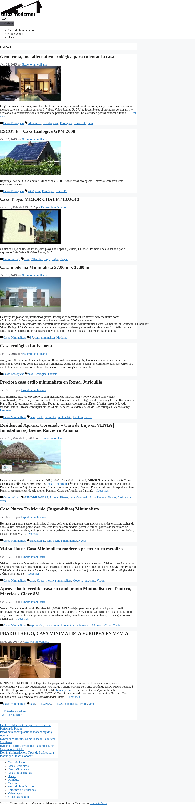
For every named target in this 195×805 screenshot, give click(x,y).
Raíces (112, 497)
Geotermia (80, 123)
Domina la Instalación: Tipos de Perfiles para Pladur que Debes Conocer (27, 754)
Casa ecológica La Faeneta (26, 345)
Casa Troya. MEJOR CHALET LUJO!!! (39, 199)
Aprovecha (36, 625)
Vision (101, 580)
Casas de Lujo (11, 259)
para (90, 123)
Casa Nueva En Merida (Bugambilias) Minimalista (49, 508)
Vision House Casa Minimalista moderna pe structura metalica (61, 548)
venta (3, 500)
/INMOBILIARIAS (36, 497)
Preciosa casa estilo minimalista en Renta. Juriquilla (51, 382)
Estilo (40, 417)
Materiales (14, 783)
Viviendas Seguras (19, 796)
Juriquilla (50, 417)
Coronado (82, 497)
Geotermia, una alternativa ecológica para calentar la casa (57, 56)
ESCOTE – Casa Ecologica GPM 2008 (37, 131)
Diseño (12, 37)
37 (31, 337)
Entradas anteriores (15, 711)
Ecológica (66, 123)
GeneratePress (98, 803)
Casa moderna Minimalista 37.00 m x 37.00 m (44, 267)
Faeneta (52, 374)
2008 (31, 191)
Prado (83, 703)
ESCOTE (61, 191)
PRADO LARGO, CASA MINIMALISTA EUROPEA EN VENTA (64, 633)
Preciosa (78, 417)
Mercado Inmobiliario (21, 30)
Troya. (64, 259)
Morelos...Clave (101, 625)
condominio (58, 625)
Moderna (61, 337)
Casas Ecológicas (13, 123)
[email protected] (57, 483)
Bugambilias (37, 540)
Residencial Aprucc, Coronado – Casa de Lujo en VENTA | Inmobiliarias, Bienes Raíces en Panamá (57, 428)
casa (55, 123)
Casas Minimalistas (14, 337)
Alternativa (34, 123)
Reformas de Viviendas (22, 789)
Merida (57, 540)
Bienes (64, 497)
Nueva (82, 540)
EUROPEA (44, 703)
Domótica (13, 779)
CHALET (37, 259)
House (40, 580)
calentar (47, 123)
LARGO (58, 703)
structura (90, 580)
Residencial (125, 497)
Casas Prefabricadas (20, 772)
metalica (51, 580)
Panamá (102, 497)
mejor (55, 259)
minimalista (48, 337)
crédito (71, 625)
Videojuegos (15, 33)
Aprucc (54, 497)
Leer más (5, 410)
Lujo (47, 259)
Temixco (118, 625)
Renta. (88, 417)
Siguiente (18, 714)
